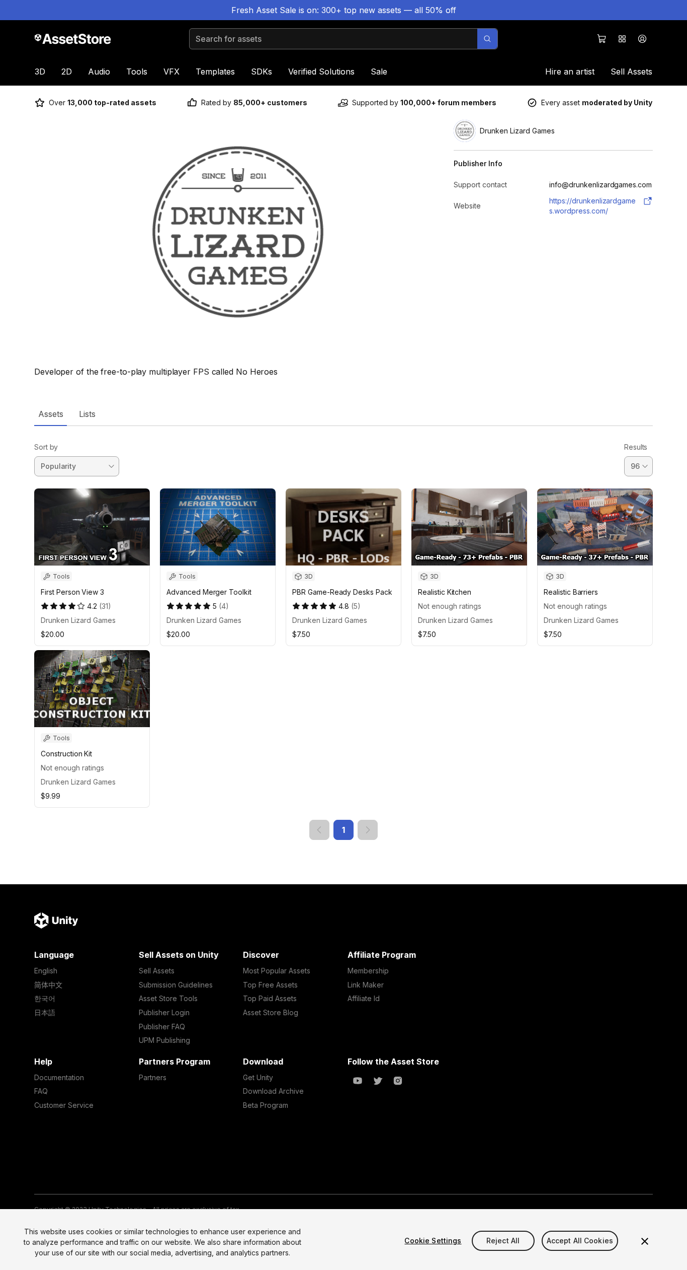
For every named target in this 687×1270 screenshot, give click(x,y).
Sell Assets (631, 71)
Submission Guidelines (176, 984)
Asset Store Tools (168, 998)
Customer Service (64, 1105)
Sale (379, 71)
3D (40, 71)
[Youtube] (358, 1081)
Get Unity (258, 1077)
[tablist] (343, 414)
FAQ (41, 1091)
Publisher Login (164, 1012)
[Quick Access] (622, 39)
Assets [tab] (50, 414)
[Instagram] (398, 1081)
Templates (215, 71)
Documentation (59, 1077)
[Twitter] (378, 1081)
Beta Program (265, 1105)
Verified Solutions (321, 71)
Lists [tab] (87, 414)
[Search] (487, 39)
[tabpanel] (343, 633)
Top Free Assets (270, 984)
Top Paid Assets (270, 998)
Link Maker (366, 984)
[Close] (645, 1241)
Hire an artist (569, 71)
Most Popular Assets (276, 970)
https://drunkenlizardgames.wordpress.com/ (592, 205)
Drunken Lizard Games (78, 620)
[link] (319, 830)
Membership (368, 970)
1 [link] (343, 830)
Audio (99, 71)
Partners (152, 1077)
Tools (136, 71)
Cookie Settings (432, 1240)
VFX (171, 71)
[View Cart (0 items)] (602, 39)
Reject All (503, 1240)
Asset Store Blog (270, 1012)
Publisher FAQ (162, 1026)
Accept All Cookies (580, 1240)
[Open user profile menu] (642, 39)
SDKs (261, 71)
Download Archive (273, 1091)
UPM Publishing (164, 1040)
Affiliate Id (364, 998)
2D (66, 71)
